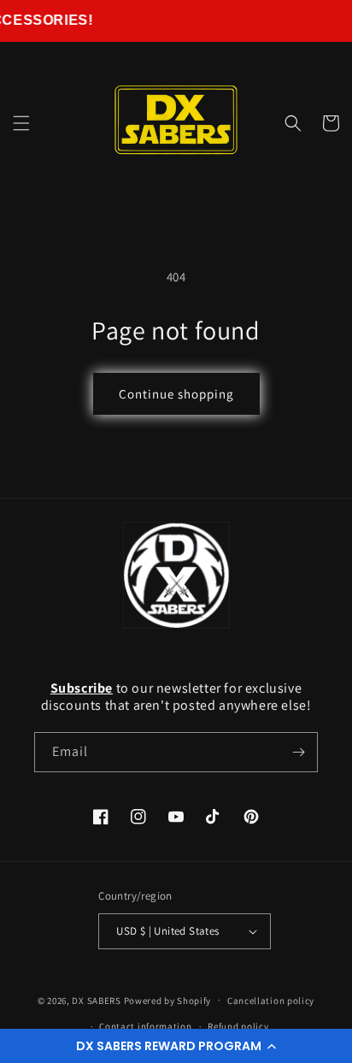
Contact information (145, 1026)
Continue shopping (176, 394)
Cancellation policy (270, 1001)
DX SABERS (96, 1000)
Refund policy (238, 1026)
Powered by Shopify (168, 1000)
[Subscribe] (298, 752)
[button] (176, 1046)
